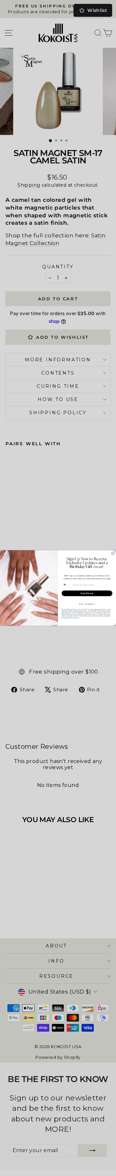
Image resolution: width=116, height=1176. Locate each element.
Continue (87, 593)
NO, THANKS (87, 604)
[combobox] (66, 584)
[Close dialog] (112, 553)
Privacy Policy (67, 618)
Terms (76, 618)
